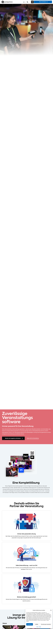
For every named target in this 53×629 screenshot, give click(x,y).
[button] (50, 610)
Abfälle (36, 624)
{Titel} (37, 626)
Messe (5, 623)
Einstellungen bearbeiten (46, 624)
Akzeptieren (29, 624)
